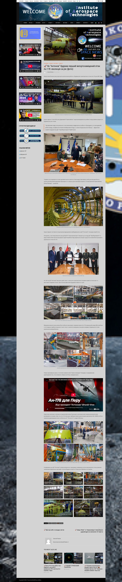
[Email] (102, 1)
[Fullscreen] (39, 54)
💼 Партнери (60, 523)
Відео (74, 1)
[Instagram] (100, 1)
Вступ (41, 1)
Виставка (56, 1)
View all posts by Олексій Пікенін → (61, 542)
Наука (60, 1)
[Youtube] (99, 1)
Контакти (70, 1)
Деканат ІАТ (23, 151)
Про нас (31, 1)
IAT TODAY (23, 158)
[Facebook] (97, 1)
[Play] (20, 54)
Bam (40, 580)
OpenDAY (65, 1)
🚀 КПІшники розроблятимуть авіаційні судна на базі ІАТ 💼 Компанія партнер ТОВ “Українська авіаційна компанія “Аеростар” (93, 568)
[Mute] (37, 54)
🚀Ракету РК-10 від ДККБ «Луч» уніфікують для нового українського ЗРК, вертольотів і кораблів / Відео (52, 568)
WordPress (34, 580)
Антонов (54, 523)
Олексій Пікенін (50, 72)
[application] (30, 50)
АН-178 (50, 523)
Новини (26, 1)
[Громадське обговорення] (30, 33)
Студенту (46, 1)
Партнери (51, 1)
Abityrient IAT (23, 154)
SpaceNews (36, 1)
